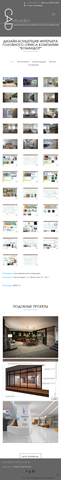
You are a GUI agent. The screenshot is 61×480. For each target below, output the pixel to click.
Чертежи (52, 62)
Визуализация (38, 62)
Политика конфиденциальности (38, 477)
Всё (12, 62)
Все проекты (30, 456)
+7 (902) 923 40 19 (33, 3)
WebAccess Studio (22, 466)
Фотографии (23, 62)
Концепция (33, 65)
